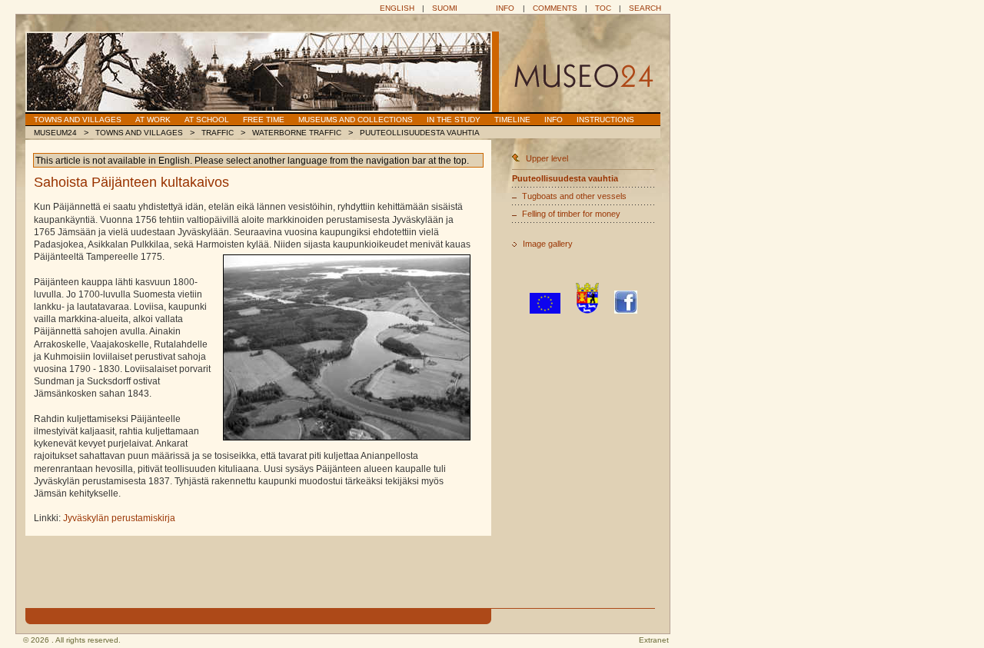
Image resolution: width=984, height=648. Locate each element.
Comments (555, 8)
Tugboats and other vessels (574, 196)
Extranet (654, 640)
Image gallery (548, 243)
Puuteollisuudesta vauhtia (420, 132)
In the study (453, 119)
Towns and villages (77, 119)
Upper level (547, 158)
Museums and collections (355, 119)
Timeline (512, 119)
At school (206, 119)
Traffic (217, 132)
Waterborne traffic (296, 132)
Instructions (605, 119)
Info (505, 8)
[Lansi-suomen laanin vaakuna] (587, 310)
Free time (263, 119)
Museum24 (55, 132)
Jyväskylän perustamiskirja (119, 518)
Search (645, 8)
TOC (603, 8)
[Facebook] (625, 310)
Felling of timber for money (571, 213)
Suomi (444, 8)
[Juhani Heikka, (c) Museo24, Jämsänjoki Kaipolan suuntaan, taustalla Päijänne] (346, 347)
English (397, 8)
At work (153, 119)
